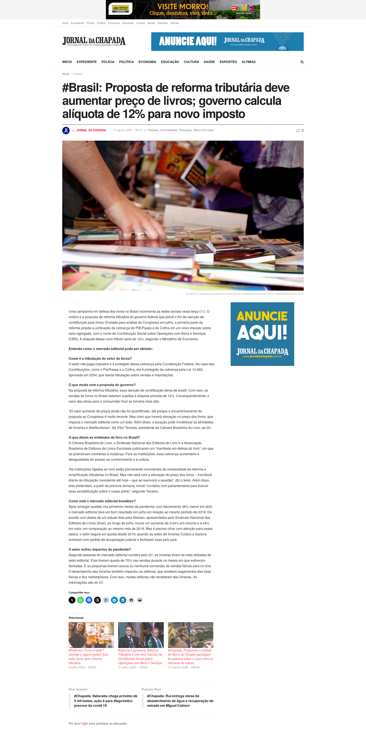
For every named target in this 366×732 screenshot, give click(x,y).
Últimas (174, 23)
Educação (128, 23)
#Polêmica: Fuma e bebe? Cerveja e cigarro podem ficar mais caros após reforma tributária (88, 656)
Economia (114, 23)
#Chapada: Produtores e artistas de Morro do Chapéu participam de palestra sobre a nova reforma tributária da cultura (190, 656)
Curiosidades (168, 130)
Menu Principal (204, 130)
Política (101, 23)
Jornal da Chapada (91, 130)
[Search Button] (302, 61)
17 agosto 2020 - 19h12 (127, 130)
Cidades (77, 74)
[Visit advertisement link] (183, 9)
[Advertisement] (267, 544)
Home (65, 74)
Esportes (163, 23)
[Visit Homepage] (94, 41)
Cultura (140, 23)
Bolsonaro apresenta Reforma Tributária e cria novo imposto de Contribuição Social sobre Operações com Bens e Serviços (140, 656)
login (85, 723)
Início (65, 23)
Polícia (90, 23)
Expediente (77, 23)
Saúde (151, 23)
